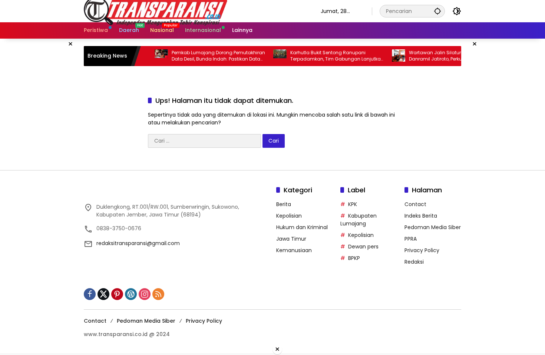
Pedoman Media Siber (432, 227)
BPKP (354, 258)
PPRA (410, 238)
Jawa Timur (291, 238)
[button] (437, 11)
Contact (415, 204)
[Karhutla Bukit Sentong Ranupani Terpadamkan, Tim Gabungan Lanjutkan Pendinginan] (271, 56)
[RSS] (158, 294)
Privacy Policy (421, 250)
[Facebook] (90, 294)
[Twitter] (103, 294)
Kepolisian (289, 215)
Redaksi (414, 262)
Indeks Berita (420, 215)
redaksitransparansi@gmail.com (138, 243)
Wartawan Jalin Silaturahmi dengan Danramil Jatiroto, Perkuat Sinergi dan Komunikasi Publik (443, 56)
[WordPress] (131, 294)
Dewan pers (363, 246)
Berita (283, 204)
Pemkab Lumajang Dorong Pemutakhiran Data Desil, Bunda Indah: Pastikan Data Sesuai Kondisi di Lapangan (210, 56)
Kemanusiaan (294, 250)
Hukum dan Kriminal (302, 227)
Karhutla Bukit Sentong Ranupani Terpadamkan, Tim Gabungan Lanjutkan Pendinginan (329, 56)
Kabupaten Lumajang (358, 219)
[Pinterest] (117, 294)
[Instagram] (145, 294)
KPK (352, 204)
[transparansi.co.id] (195, 10)
